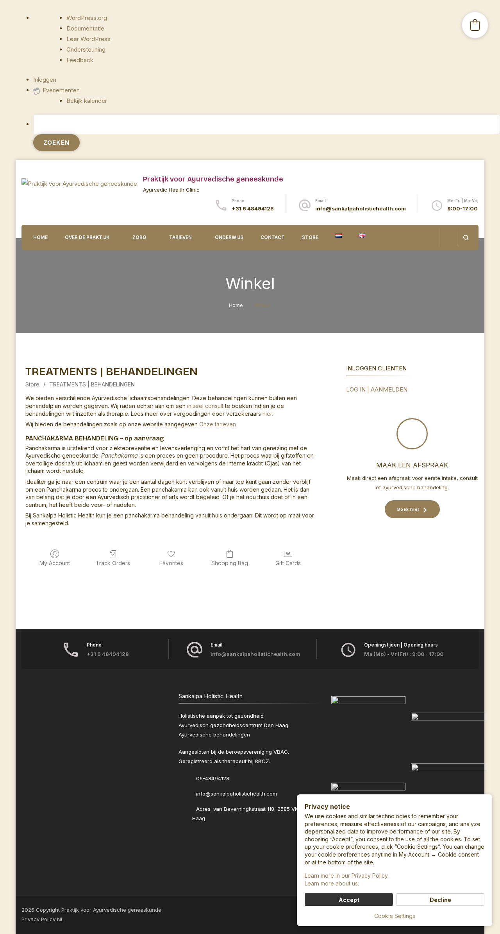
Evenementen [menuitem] (61, 90)
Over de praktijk (87, 237)
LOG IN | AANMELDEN (376, 389)
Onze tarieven (217, 424)
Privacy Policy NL (42, 919)
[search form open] (466, 237)
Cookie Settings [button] (394, 915)
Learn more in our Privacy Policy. (347, 875)
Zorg (139, 237)
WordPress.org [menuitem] (86, 18)
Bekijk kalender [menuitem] (86, 100)
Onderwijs (229, 237)
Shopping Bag (229, 563)
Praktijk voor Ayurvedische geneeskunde (213, 179)
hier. (267, 413)
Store (310, 237)
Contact (273, 237)
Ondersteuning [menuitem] (85, 49)
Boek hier (408, 509)
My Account (54, 563)
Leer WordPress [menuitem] (88, 39)
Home (40, 237)
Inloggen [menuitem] (44, 79)
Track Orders (113, 563)
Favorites (171, 563)
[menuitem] (266, 133)
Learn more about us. (332, 883)
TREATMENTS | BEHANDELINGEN (92, 384)
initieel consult (205, 405)
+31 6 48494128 (253, 208)
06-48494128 (212, 778)
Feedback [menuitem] (79, 60)
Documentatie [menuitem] (85, 28)
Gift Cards (288, 563)
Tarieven (180, 237)
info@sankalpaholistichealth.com (360, 208)
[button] (475, 25)
